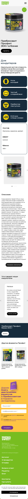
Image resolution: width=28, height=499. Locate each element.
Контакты (6, 479)
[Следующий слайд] (27, 170)
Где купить (6, 482)
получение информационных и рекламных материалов (14, 420)
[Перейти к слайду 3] (14, 186)
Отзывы (5, 463)
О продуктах (7, 460)
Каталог (5, 457)
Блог (4, 473)
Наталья (10, 286)
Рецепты (5, 471)
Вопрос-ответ (8, 468)
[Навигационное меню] (25, 3)
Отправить (7, 427)
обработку (14, 415)
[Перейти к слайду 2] (13, 186)
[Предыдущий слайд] (0, 300)
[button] (6, 51)
